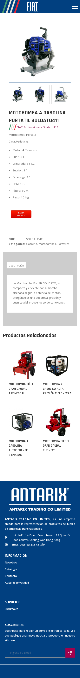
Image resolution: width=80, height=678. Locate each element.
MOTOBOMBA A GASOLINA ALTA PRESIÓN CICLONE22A (57, 389)
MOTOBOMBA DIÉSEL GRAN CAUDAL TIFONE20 (56, 446)
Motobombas (47, 244)
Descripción (16, 265)
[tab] (16, 265)
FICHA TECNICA (21, 214)
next (66, 52)
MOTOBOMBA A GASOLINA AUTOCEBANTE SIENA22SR (18, 448)
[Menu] (60, 6)
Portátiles (63, 244)
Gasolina (31, 244)
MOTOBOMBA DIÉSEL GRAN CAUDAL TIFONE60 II (22, 389)
